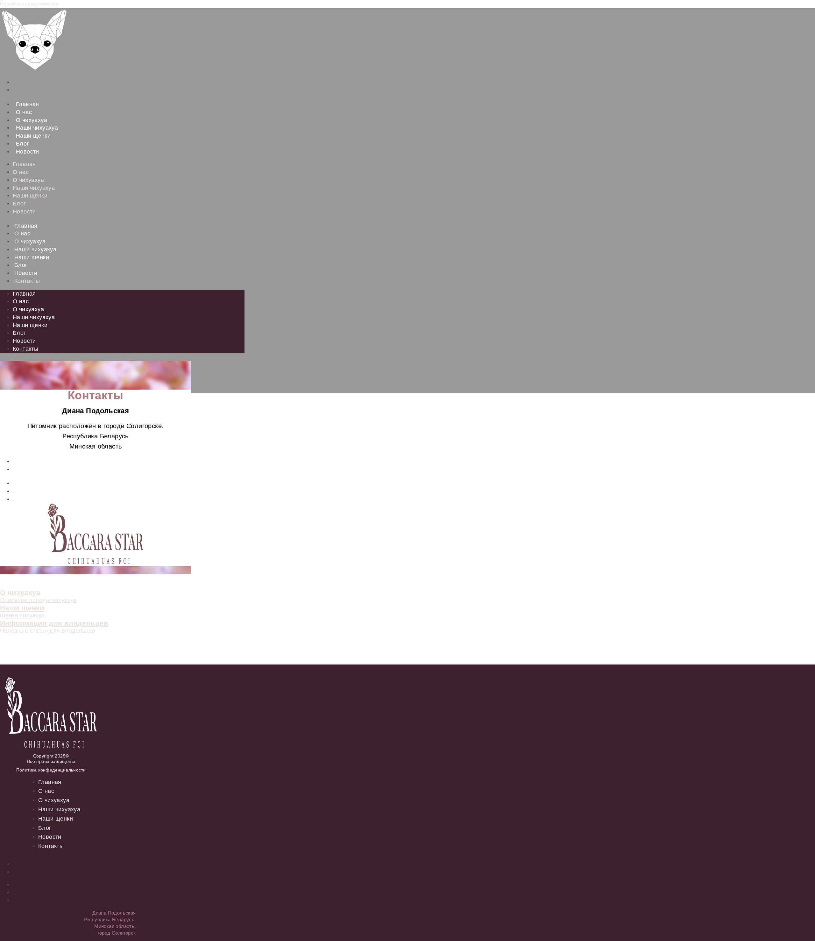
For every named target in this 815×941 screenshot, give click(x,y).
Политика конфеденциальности (51, 769)
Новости (27, 151)
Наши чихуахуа (37, 128)
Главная (27, 104)
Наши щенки (33, 136)
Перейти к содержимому (29, 4)
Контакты (27, 281)
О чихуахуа (31, 120)
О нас (24, 112)
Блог (22, 143)
